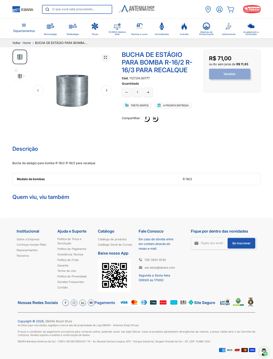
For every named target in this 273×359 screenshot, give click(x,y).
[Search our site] (47, 9)
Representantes (27, 250)
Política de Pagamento (71, 248)
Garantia (62, 265)
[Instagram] (74, 303)
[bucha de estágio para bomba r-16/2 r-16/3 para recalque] (105, 57)
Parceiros (23, 255)
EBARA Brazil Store (58, 321)
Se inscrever (241, 243)
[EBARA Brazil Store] (22, 9)
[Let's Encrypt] (225, 306)
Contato (62, 287)
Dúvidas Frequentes (70, 282)
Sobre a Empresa (28, 239)
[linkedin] (82, 303)
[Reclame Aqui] (238, 305)
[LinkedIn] (154, 118)
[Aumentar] (148, 92)
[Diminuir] (126, 92)
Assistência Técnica (70, 254)
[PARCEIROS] (208, 9)
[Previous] (38, 90)
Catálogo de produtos (112, 239)
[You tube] (91, 303)
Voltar (16, 43)
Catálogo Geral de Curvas (115, 244)
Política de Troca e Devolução (69, 241)
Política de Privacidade (72, 276)
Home (27, 43)
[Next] (106, 90)
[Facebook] (146, 118)
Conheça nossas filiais (31, 244)
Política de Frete (68, 260)
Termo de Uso (66, 270)
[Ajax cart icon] (231, 9)
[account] (219, 9)
